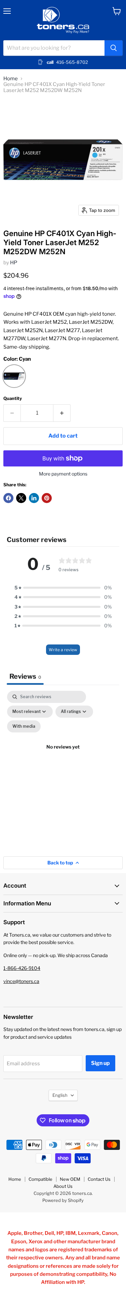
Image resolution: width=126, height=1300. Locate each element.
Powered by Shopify (63, 1200)
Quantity (12, 398)
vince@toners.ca (21, 981)
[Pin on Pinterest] (47, 498)
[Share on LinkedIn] (34, 498)
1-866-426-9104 (21, 968)
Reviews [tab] (25, 676)
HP (13, 263)
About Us (63, 1186)
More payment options (63, 474)
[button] (63, 587)
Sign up (100, 1063)
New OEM (70, 1179)
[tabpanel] (63, 754)
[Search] (113, 48)
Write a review (63, 649)
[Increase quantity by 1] (62, 413)
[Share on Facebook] (8, 498)
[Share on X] (21, 498)
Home (10, 79)
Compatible (40, 1179)
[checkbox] (24, 726)
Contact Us (99, 1179)
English (60, 1095)
